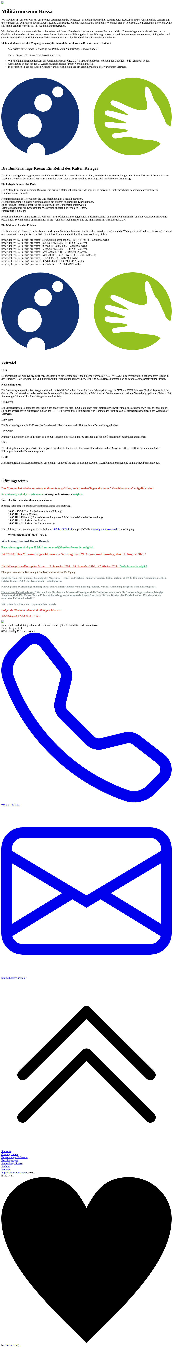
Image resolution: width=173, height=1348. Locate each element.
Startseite (6, 1151)
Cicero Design (12, 1345)
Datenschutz (19, 1172)
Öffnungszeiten (9, 1154)
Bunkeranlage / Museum (14, 1157)
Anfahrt (5, 1166)
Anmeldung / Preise (11, 1163)
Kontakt (5, 1169)
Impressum (7, 1172)
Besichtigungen (9, 1160)
